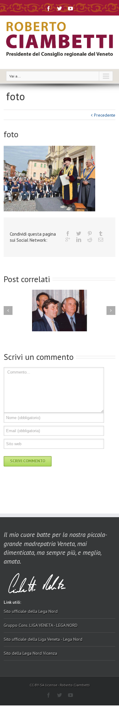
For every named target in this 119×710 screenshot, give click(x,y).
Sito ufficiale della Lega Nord (31, 611)
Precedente (104, 115)
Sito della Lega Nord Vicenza (30, 653)
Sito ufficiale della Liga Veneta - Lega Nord (43, 639)
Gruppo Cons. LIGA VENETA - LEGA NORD (41, 625)
